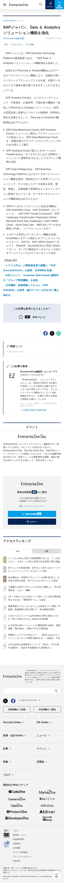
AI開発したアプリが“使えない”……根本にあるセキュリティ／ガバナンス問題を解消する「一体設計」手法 (34, 636)
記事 (5, 748)
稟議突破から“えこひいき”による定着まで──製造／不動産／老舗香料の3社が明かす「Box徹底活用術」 (34, 607)
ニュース (42, 735)
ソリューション (16, 44)
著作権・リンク (19, 834)
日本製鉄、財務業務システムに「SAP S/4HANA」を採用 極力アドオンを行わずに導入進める (31, 290)
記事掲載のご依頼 (16, 709)
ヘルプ (15, 830)
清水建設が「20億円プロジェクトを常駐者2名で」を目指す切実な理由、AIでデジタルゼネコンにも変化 (34, 579)
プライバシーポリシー (22, 856)
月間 (46, 551)
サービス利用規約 (20, 852)
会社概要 (16, 847)
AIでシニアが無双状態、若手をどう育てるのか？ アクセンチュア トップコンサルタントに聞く (34, 569)
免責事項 (16, 843)
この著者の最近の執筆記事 (33, 409)
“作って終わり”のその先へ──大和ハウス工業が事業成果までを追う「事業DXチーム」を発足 (34, 598)
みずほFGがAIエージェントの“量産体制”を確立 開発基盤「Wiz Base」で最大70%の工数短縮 (34, 627)
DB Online (43, 722)
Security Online (12, 722)
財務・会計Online (13, 735)
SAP (6, 44)
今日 (18, 551)
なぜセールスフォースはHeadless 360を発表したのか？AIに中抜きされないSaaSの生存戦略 (33, 617)
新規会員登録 (33, 514)
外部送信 (16, 860)
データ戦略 (30, 44)
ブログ (7, 774)
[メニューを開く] (4, 4)
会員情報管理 (18, 839)
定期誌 (40, 761)
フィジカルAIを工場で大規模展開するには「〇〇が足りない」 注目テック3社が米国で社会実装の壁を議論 (34, 560)
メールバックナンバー (34, 506)
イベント (42, 748)
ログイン (33, 521)
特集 (5, 761)
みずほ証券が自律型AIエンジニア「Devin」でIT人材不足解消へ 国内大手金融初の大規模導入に (33, 646)
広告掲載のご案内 (47, 709)
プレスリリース (16, 351)
